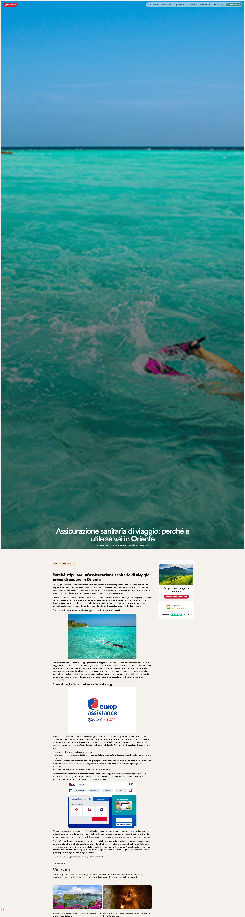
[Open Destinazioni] (171, 5)
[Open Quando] (157, 5)
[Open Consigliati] (196, 5)
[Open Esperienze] (184, 5)
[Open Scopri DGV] (210, 5)
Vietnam (72, 564)
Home (97, 545)
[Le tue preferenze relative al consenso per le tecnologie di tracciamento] (3, 909)
